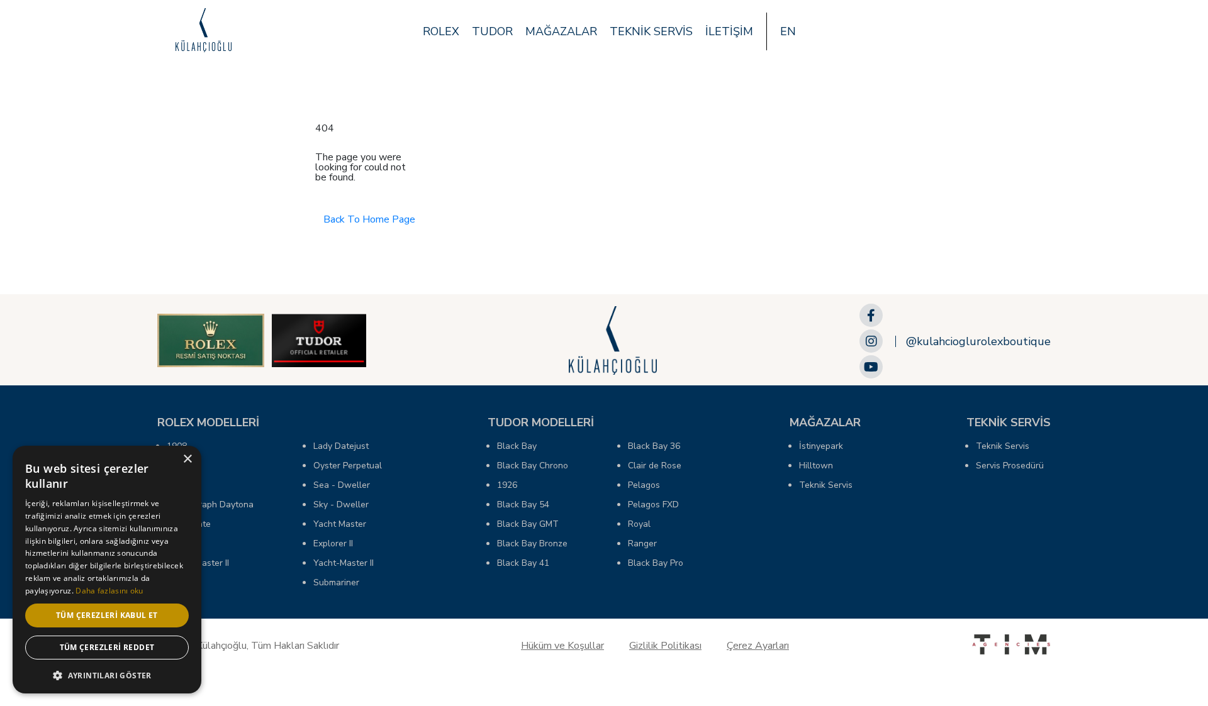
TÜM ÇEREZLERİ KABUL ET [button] (107, 615)
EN (788, 31)
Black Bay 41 (523, 563)
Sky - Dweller (341, 504)
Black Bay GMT (528, 524)
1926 (507, 485)
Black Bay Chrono (532, 466)
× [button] (187, 459)
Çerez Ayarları (758, 646)
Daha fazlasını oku (109, 590)
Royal (639, 524)
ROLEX (441, 31)
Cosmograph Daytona (210, 504)
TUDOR (492, 31)
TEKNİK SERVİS (651, 31)
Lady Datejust (341, 446)
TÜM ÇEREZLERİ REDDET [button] (107, 647)
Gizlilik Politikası (665, 646)
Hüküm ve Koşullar (562, 646)
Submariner (336, 582)
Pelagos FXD (653, 504)
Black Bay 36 (654, 446)
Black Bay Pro (655, 563)
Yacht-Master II (343, 563)
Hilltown (816, 466)
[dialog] (107, 569)
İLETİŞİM (729, 31)
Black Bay (517, 446)
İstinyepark (821, 446)
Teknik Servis (826, 485)
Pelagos (644, 485)
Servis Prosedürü (1010, 466)
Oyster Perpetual (347, 466)
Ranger (642, 543)
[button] (107, 674)
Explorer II (333, 543)
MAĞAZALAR (561, 31)
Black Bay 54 (523, 504)
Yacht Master (339, 524)
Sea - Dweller (341, 485)
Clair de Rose (654, 466)
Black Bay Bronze (532, 543)
